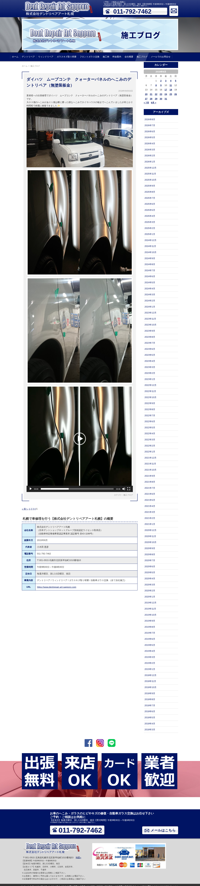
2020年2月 (150, 590)
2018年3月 (150, 729)
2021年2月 (150, 518)
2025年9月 (150, 185)
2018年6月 (150, 711)
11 (171, 85)
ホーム (15, 57)
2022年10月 (150, 397)
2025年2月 (150, 228)
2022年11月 (150, 391)
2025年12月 (150, 167)
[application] (80, 439)
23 (161, 94)
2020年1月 (150, 596)
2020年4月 (150, 578)
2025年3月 (150, 222)
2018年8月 (150, 699)
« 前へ (25, 509)
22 (156, 94)
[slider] (77, 489)
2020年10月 (150, 542)
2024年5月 (150, 282)
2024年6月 (150, 276)
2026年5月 (150, 137)
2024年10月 (150, 252)
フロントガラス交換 (89, 57)
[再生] (30, 488)
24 (166, 94)
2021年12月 (150, 457)
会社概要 (129, 57)
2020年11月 (150, 536)
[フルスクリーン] (128, 488)
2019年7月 (150, 633)
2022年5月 (150, 427)
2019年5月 (150, 645)
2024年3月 (150, 294)
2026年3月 (150, 149)
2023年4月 (150, 361)
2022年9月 (150, 403)
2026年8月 (150, 119)
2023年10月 (150, 324)
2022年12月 (150, 385)
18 (171, 89)
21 (151, 94)
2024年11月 (150, 246)
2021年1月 (150, 524)
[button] (79, 439)
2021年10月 (150, 470)
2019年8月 (150, 627)
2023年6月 (150, 349)
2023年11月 (150, 319)
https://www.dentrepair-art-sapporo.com (56, 587)
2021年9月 (150, 476)
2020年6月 (150, 566)
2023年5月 (150, 355)
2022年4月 (150, 433)
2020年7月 (150, 560)
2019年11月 (150, 608)
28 (151, 98)
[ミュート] (123, 488)
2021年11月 (150, 463)
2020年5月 (150, 572)
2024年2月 (150, 300)
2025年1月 (150, 234)
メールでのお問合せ (160, 57)
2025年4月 (150, 216)
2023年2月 (150, 373)
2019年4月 (150, 651)
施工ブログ (142, 57)
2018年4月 (150, 723)
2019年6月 (150, 639)
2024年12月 (150, 240)
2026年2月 (150, 155)
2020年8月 (150, 554)
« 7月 (146, 102)
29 (156, 98)
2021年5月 (150, 500)
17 (166, 89)
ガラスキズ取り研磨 (66, 57)
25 (171, 94)
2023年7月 (150, 343)
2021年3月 (150, 512)
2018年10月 (150, 687)
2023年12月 (150, 312)
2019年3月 (150, 657)
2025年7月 (150, 198)
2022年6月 (150, 421)
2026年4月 (150, 143)
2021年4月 (150, 506)
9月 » (153, 102)
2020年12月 (150, 530)
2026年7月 (150, 125)
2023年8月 (150, 337)
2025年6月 (150, 204)
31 (166, 98)
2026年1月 (150, 161)
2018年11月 (150, 681)
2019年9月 (150, 621)
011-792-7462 (132, 11)
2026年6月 (150, 131)
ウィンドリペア (45, 57)
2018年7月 (150, 705)
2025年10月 (150, 180)
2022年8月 (150, 409)
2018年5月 (150, 717)
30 (161, 98)
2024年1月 (150, 306)
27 (146, 98)
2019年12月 (150, 602)
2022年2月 (150, 445)
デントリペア (28, 57)
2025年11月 (150, 173)
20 (146, 94)
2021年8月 (150, 482)
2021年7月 (150, 488)
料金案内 (116, 57)
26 (175, 94)
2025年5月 (150, 210)
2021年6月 (150, 494)
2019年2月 (150, 663)
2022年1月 (150, 451)
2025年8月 (150, 192)
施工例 (106, 57)
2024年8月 (150, 264)
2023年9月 (150, 331)
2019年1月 (150, 669)
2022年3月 (150, 439)
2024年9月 (150, 258)
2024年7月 (150, 270)
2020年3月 (150, 584)
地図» (78, 857)
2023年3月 (150, 367)
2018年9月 (150, 693)
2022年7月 (150, 415)
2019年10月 (150, 615)
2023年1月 (150, 379)
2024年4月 (150, 288)
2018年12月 (150, 675)
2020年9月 (150, 548)
